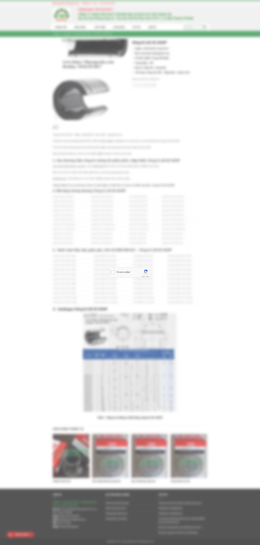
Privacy (143, 276)
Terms (147, 276)
